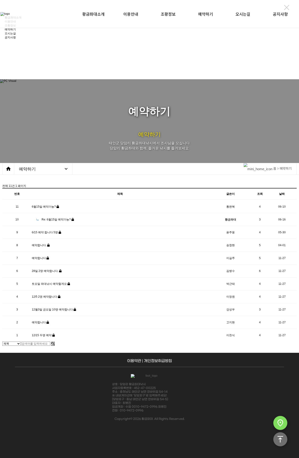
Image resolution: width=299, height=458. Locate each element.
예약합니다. (39, 245)
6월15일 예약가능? (44, 206)
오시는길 (242, 14)
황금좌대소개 (93, 14)
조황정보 (168, 14)
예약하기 (205, 14)
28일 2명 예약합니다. (45, 271)
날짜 (282, 193)
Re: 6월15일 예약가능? (56, 219)
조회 (260, 193)
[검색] (53, 344)
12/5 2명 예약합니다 (45, 296)
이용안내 (130, 14)
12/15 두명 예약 (42, 335)
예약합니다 (39, 258)
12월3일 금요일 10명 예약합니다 (53, 309)
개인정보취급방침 (158, 361)
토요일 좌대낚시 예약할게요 (50, 283)
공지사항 (280, 14)
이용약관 (134, 361)
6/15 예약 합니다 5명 (45, 232)
